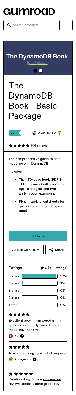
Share (59, 250)
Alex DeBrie (49, 133)
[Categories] (68, 25)
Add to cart (38, 236)
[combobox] (34, 25)
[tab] (35, 71)
